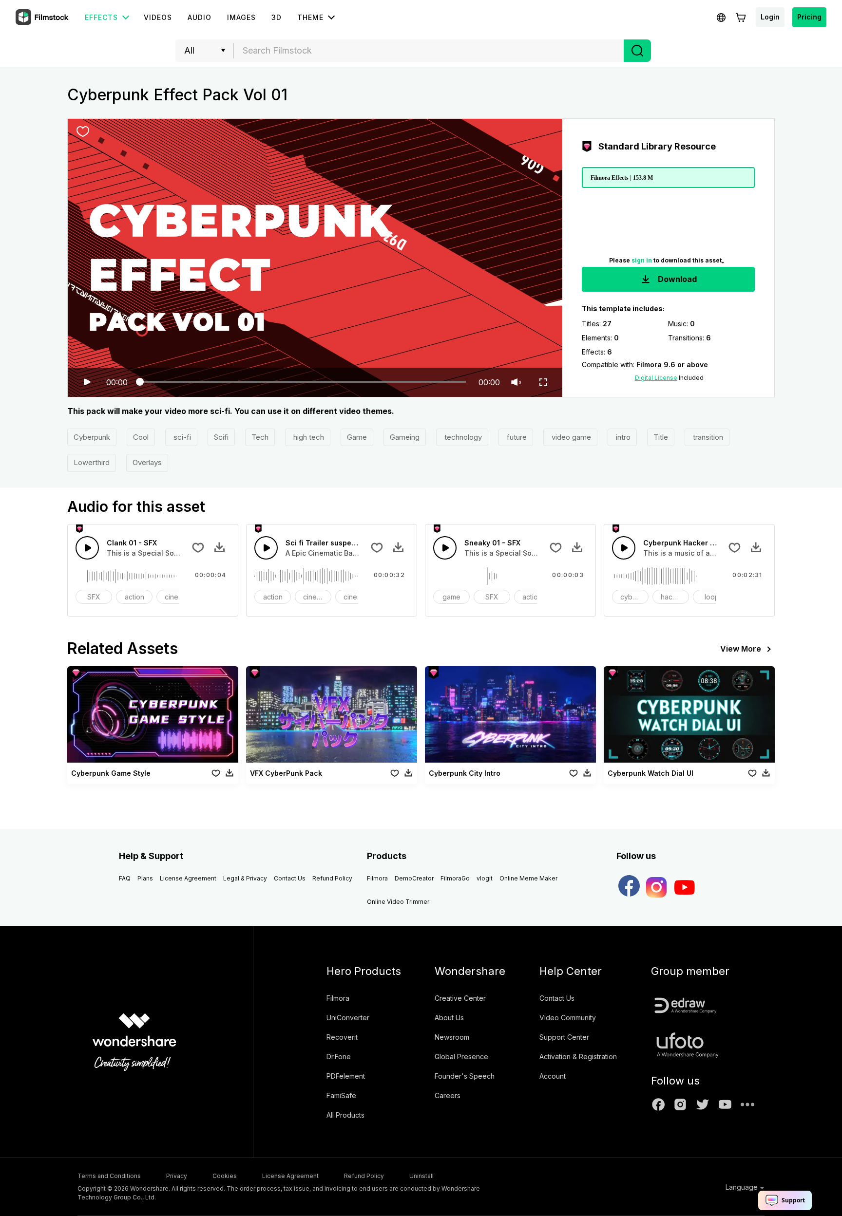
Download (676, 279)
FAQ (125, 878)
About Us (449, 1017)
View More (740, 649)
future (516, 437)
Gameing (405, 437)
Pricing (809, 17)
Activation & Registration (578, 1056)
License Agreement (188, 878)
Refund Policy (332, 878)
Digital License (656, 377)
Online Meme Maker (528, 878)
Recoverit (342, 1037)
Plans (145, 878)
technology (462, 437)
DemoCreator (414, 878)
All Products (345, 1115)
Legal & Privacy (245, 878)
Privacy (176, 1175)
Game (357, 437)
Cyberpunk (92, 437)
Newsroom (452, 1037)
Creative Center (460, 998)
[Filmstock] (43, 17)
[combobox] (429, 50)
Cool (141, 437)
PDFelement (345, 1076)
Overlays (147, 462)
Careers (447, 1095)
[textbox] (429, 50)
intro (622, 437)
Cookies (224, 1175)
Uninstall (421, 1175)
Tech (259, 437)
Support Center (564, 1037)
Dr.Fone (338, 1056)
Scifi (221, 437)
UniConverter (347, 1017)
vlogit (485, 878)
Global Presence (461, 1056)
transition (707, 437)
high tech (307, 437)
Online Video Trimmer (398, 901)
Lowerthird (92, 462)
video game (570, 437)
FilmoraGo (455, 878)
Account (552, 1076)
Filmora (377, 878)
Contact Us (290, 878)
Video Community (567, 1017)
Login (770, 17)
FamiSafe (341, 1095)
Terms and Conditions (109, 1175)
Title (660, 437)
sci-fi (181, 437)
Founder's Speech (465, 1076)
